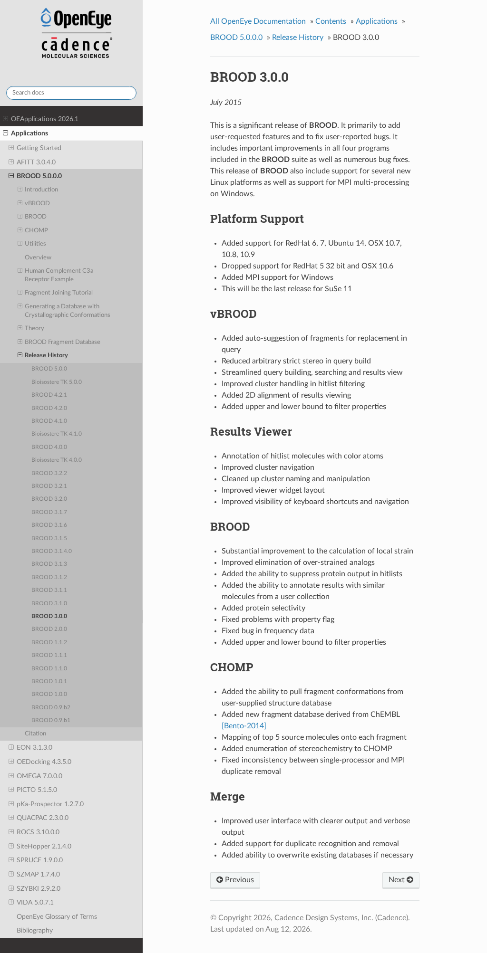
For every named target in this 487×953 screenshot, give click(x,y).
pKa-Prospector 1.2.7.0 (50, 804)
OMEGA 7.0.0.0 (39, 776)
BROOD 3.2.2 (49, 473)
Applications (29, 133)
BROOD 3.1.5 (49, 538)
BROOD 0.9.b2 (50, 707)
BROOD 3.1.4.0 (51, 551)
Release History (46, 356)
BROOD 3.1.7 (49, 512)
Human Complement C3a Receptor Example (59, 275)
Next (398, 880)
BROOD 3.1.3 (49, 564)
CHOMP (36, 231)
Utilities (35, 244)
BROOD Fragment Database (62, 342)
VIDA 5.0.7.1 (35, 902)
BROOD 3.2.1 (49, 486)
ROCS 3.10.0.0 (38, 832)
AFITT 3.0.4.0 (36, 162)
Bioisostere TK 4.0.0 (56, 460)
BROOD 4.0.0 (49, 447)
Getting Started (39, 148)
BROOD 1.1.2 (49, 642)
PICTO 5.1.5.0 (37, 789)
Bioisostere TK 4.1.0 (56, 434)
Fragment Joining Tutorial (59, 293)
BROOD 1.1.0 (49, 668)
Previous (238, 880)
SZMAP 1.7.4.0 (38, 874)
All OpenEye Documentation (258, 21)
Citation (35, 734)
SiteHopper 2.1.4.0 (44, 846)
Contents (330, 21)
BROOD (36, 217)
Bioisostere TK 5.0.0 (56, 382)
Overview (38, 258)
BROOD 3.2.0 (49, 499)
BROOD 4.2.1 (49, 395)
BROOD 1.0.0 (49, 694)
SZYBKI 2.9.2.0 (38, 888)
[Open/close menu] (5, 119)
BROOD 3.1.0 (49, 603)
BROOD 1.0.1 (49, 681)
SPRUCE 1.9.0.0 (40, 860)
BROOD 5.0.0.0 (39, 176)
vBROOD (37, 203)
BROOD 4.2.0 (49, 408)
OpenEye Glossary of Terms (57, 916)
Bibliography (35, 930)
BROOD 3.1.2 (49, 577)
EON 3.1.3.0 (34, 747)
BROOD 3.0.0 (49, 616)
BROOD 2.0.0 (49, 629)
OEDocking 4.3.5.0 (44, 761)
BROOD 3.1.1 (49, 590)
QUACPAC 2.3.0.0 (42, 817)
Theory (34, 328)
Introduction (41, 190)
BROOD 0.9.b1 (50, 720)
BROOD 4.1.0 (49, 421)
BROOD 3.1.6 (49, 525)
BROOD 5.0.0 (49, 369)
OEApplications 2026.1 (44, 119)
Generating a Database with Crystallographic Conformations (67, 311)
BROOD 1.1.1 (49, 655)
